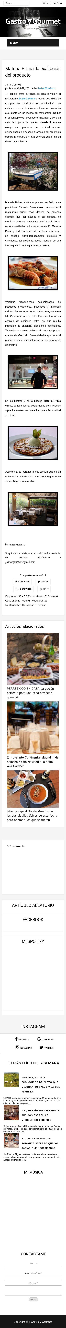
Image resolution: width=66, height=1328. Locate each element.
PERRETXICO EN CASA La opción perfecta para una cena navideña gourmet (30, 693)
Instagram (26, 1048)
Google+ (48, 1039)
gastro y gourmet (47, 596)
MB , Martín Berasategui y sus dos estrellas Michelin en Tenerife (40, 1115)
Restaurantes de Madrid (19, 605)
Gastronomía (12, 601)
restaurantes (39, 601)
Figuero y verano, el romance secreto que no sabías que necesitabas (39, 1143)
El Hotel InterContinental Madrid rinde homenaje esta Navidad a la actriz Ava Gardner (32, 761)
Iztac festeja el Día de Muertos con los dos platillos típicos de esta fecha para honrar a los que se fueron (32, 815)
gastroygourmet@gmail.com (20, 562)
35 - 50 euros (13, 85)
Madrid (26, 601)
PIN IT (45, 589)
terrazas (41, 605)
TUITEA (45, 582)
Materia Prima (27, 98)
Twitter (48, 1048)
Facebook (24, 1039)
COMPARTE (24, 582)
